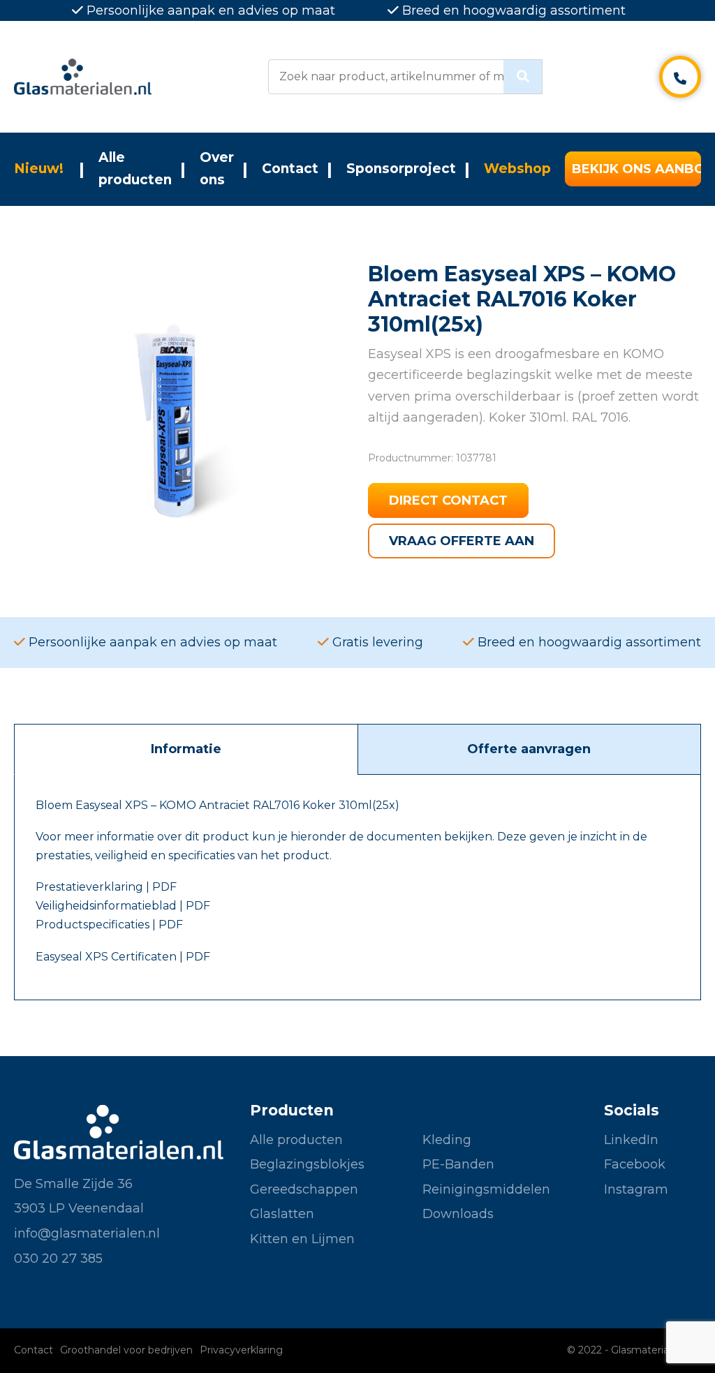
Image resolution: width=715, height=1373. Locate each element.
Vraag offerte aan (461, 541)
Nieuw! (39, 169)
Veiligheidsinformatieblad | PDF (123, 905)
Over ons (217, 168)
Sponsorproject (401, 169)
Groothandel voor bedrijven (126, 1350)
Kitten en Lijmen (302, 1239)
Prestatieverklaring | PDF (106, 886)
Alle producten (135, 168)
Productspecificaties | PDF (109, 924)
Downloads (458, 1214)
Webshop (517, 169)
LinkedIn (631, 1140)
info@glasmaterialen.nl (87, 1233)
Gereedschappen (304, 1189)
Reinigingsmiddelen (486, 1189)
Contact (290, 169)
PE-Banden (458, 1164)
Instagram (636, 1189)
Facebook (634, 1164)
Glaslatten (282, 1214)
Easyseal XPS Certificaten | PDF (123, 956)
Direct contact (448, 500)
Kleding (446, 1140)
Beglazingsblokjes (307, 1164)
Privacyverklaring (241, 1350)
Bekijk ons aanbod (636, 169)
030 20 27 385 (58, 1258)
